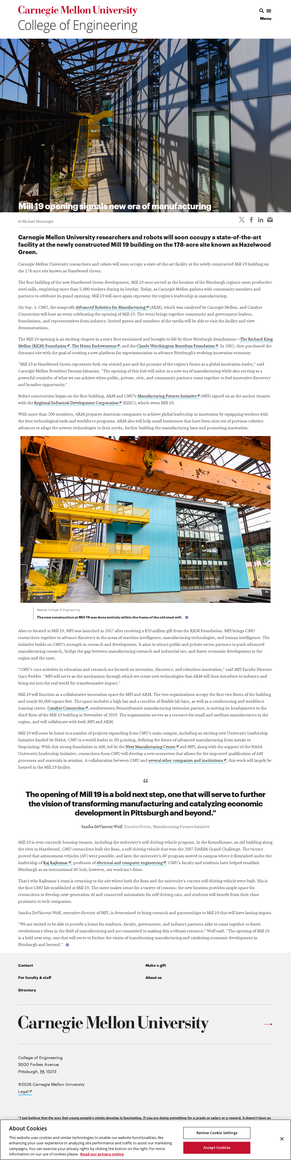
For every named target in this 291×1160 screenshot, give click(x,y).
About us (154, 977)
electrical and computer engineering (131, 863)
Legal (25, 1091)
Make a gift (156, 965)
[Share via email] (270, 220)
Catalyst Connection (67, 708)
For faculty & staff (34, 977)
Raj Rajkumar (57, 863)
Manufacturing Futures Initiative (169, 396)
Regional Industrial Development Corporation (78, 403)
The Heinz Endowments (96, 346)
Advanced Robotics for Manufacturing (112, 307)
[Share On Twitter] (242, 220)
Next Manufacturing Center (152, 747)
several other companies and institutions (187, 760)
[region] (145, 1139)
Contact (25, 965)
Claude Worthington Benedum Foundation (177, 346)
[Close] (282, 1139)
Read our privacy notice (102, 1154)
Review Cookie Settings (216, 1132)
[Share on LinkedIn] (260, 220)
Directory (27, 989)
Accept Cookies (216, 1147)
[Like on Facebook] (251, 220)
